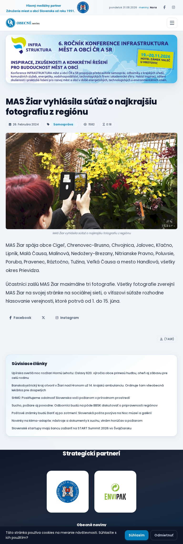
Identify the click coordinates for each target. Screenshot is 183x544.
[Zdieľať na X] (43, 318)
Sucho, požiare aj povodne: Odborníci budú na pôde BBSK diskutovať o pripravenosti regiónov (85, 405)
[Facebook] (164, 7)
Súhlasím (137, 535)
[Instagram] (173, 7)
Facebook (22, 317)
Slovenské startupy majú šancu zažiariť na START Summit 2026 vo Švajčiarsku (72, 428)
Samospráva (63, 124)
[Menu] (172, 23)
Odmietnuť (163, 535)
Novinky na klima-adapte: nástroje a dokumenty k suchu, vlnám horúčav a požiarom (77, 421)
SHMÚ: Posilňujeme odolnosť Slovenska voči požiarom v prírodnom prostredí (71, 398)
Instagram (69, 317)
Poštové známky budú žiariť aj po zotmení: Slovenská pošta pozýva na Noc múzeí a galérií (82, 413)
